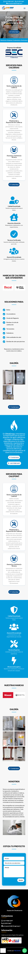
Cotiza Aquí (14, 32)
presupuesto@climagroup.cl (15, 3)
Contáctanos (15, 407)
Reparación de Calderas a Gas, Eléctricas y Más (14, 20)
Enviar (21, 880)
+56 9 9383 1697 (9, 1)
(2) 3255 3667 (20, 1)
